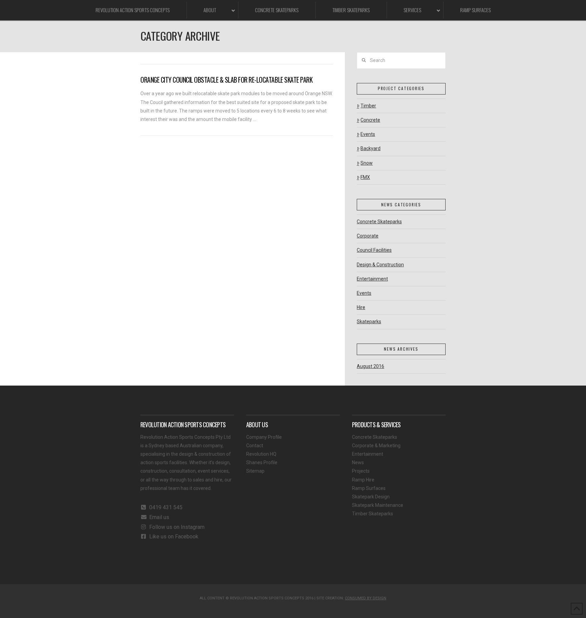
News (358, 462)
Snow (366, 163)
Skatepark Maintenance (377, 505)
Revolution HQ (261, 454)
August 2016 (370, 366)
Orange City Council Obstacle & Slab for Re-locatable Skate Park (226, 80)
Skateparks (369, 321)
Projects (361, 471)
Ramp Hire (363, 479)
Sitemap (255, 471)
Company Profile (264, 437)
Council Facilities (374, 250)
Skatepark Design (371, 496)
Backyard (370, 148)
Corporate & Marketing (376, 445)
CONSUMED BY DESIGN (365, 598)
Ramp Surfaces (369, 488)
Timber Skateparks (372, 513)
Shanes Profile (261, 462)
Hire (361, 307)
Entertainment (372, 279)
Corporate (367, 236)
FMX (365, 177)
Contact (254, 445)
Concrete (370, 120)
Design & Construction (380, 264)
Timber (368, 105)
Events (367, 134)
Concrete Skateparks (379, 221)
